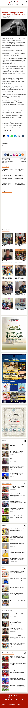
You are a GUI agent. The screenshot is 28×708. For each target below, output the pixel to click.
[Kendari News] (14, 2)
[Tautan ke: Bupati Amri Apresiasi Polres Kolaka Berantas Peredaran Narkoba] (5, 645)
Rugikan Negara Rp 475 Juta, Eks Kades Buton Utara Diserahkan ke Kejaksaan (7, 310)
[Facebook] (5, 154)
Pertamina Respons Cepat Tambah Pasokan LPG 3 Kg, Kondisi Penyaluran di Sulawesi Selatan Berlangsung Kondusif (17, 517)
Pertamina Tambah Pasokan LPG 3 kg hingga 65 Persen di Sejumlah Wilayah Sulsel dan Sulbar (18, 487)
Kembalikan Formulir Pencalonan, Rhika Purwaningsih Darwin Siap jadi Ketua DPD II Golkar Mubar (17, 544)
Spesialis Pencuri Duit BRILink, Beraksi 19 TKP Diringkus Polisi (7, 175)
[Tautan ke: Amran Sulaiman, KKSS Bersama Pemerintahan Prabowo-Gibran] (5, 476)
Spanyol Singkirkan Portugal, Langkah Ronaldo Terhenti (18, 664)
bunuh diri (11, 53)
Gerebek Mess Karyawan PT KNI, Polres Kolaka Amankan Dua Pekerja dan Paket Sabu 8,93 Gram (7, 170)
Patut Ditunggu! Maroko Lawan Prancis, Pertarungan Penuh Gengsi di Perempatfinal (18, 679)
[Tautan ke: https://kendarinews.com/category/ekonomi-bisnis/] (25, 483)
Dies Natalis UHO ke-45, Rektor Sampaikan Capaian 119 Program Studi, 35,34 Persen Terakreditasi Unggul (17, 587)
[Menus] (2, 2)
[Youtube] (17, 154)
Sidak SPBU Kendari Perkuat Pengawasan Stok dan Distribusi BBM (18, 502)
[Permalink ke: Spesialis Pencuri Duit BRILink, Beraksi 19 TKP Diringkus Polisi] (7, 254)
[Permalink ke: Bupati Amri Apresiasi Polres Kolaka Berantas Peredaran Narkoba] (7, 270)
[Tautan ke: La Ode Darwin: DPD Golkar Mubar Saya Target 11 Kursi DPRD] (5, 531)
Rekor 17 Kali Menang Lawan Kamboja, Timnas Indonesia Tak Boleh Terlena (18, 657)
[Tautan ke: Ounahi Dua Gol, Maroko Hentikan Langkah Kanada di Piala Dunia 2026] (5, 688)
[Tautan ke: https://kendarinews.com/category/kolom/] (25, 441)
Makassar (19, 66)
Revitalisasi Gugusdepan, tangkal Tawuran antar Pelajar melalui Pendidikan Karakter (17, 467)
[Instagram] (14, 154)
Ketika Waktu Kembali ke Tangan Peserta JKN (17, 445)
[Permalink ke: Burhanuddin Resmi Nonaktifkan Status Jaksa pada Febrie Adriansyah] (20, 286)
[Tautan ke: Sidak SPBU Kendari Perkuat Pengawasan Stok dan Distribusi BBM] (5, 503)
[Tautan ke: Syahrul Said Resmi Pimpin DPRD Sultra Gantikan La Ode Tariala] (5, 560)
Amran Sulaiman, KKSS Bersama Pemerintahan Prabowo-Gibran (17, 474)
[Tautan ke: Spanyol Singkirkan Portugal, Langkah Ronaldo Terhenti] (5, 666)
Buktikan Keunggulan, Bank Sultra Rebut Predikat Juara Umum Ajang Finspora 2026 (17, 494)
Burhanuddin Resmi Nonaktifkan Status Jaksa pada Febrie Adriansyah (20, 184)
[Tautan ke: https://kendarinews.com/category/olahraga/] (25, 653)
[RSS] (22, 154)
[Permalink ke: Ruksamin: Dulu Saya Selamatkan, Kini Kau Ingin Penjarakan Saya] (7, 286)
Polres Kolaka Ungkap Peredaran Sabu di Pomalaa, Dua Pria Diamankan (19, 170)
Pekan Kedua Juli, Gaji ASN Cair (21, 160)
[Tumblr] (11, 154)
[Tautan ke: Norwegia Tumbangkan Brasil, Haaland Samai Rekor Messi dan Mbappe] (5, 673)
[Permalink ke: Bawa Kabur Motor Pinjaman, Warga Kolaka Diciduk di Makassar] (20, 270)
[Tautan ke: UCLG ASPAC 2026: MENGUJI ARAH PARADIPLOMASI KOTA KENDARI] (5, 454)
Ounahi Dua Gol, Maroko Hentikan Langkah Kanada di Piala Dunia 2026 (17, 686)
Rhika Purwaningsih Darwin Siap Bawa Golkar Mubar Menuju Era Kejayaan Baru (16, 537)
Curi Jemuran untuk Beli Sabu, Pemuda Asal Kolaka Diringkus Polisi (20, 175)
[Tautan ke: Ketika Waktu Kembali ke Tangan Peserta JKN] (5, 446)
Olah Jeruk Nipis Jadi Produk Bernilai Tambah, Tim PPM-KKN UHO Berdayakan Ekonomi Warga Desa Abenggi (17, 601)
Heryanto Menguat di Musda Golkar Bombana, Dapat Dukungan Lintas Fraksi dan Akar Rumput (17, 552)
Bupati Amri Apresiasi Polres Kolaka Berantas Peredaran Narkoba (7, 179)
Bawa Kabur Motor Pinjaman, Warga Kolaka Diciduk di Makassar (20, 179)
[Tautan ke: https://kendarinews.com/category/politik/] (25, 526)
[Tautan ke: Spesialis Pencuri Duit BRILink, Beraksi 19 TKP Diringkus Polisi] (5, 631)
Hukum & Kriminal (5, 17)
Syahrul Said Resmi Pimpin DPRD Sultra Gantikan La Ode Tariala (17, 559)
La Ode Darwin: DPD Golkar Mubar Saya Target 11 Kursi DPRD (17, 530)
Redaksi (18, 704)
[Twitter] (8, 154)
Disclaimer (3, 705)
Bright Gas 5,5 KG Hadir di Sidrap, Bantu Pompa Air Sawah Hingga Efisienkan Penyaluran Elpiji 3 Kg (17, 509)
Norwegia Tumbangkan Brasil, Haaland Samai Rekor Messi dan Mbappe (16, 671)
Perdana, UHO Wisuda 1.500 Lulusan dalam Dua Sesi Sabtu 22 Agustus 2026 (18, 579)
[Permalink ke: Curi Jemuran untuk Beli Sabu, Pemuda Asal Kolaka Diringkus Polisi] (20, 254)
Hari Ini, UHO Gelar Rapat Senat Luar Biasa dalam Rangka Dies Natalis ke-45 (18, 594)
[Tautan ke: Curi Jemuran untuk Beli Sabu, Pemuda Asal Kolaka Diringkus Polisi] (5, 638)
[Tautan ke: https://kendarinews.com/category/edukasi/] (25, 568)
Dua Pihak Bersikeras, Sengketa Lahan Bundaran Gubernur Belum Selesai (20, 310)
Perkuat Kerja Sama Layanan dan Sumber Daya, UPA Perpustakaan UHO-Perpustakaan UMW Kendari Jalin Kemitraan (17, 572)
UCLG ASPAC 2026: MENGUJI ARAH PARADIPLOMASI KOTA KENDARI (16, 452)
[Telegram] (20, 154)
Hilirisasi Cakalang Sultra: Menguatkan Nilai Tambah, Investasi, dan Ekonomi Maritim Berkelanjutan (17, 459)
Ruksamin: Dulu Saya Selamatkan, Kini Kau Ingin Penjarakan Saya (7, 184)
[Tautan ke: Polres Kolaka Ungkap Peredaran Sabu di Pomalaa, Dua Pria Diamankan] (5, 623)
